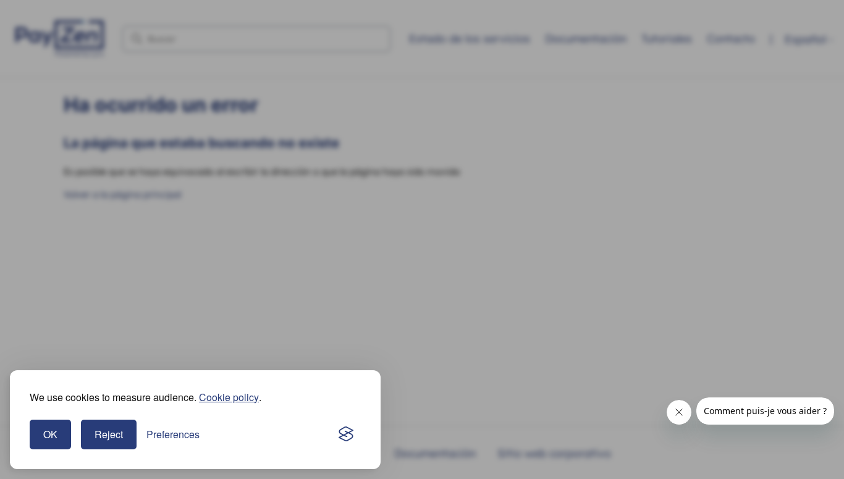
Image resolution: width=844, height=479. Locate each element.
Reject (109, 434)
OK (50, 434)
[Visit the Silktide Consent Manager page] (346, 434)
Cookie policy (229, 397)
